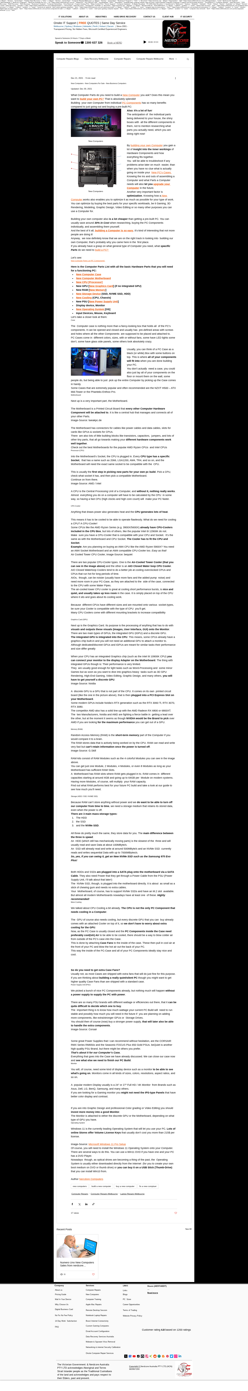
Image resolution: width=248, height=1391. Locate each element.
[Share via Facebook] (72, 1204)
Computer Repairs (122, 59)
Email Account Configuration (97, 1331)
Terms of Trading (130, 1310)
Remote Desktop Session (96, 1310)
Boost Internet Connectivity (97, 1321)
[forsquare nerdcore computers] (146, 1356)
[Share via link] (93, 1204)
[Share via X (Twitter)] (79, 1204)
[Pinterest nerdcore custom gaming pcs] (167, 1356)
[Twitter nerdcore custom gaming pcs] (171, 1356)
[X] (125, 1356)
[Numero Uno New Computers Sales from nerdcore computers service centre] (77, 1246)
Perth (95, 26)
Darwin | (112, 26)
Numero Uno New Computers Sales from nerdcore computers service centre (77, 1264)
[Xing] (150, 1356)
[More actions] (175, 78)
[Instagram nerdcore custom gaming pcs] (175, 1356)
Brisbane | (78, 26)
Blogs (125, 1294)
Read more (152, 1292)
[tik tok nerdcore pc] (138, 1356)
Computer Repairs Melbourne (149, 59)
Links (125, 1290)
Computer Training (93, 1299)
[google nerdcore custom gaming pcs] (130, 1356)
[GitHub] (142, 1356)
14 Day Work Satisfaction (66, 1321)
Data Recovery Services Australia (100, 1337)
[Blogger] (163, 1356)
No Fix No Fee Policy (64, 1315)
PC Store (127, 1299)
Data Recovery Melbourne (96, 59)
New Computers (92, 1294)
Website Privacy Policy (132, 1316)
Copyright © (135, 1366)
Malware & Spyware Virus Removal (100, 1342)
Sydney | (69, 26)
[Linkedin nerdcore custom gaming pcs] (180, 1356)
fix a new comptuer (148, 1186)
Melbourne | (59, 26)
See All (188, 1229)
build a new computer (101, 1186)
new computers (80, 1186)
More (171, 59)
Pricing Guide (60, 1294)
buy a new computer (125, 1186)
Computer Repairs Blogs (68, 59)
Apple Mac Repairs (94, 1304)
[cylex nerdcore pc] (159, 1356)
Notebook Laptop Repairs (96, 1315)
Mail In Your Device (63, 1299)
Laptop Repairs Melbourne (132, 1194)
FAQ (57, 1327)
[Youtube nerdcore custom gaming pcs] (134, 1356)
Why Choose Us (61, 1304)
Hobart (102, 26)
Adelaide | (87, 26)
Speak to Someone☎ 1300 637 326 (78, 42)
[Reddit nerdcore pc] (155, 1356)
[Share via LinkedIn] (86, 1204)
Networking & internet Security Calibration (103, 1347)
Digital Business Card (64, 1309)
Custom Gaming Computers (97, 1326)
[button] (114, 43)
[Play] (145, 42)
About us (58, 1290)
